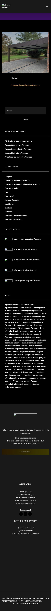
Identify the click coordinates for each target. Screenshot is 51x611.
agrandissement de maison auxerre (19, 305)
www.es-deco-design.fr (25, 494)
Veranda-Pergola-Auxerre (25, 369)
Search (25, 120)
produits (8, 208)
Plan (21, 601)
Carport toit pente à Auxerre (17, 145)
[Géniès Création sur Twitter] (25, 514)
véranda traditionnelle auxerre (17, 384)
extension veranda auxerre (16, 346)
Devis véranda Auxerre (28, 328)
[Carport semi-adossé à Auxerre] (9, 262)
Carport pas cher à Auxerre (25, 85)
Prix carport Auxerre (22, 366)
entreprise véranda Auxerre (24, 340)
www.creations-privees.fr (25, 497)
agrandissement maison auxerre (18, 307)
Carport (14, 78)
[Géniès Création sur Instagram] (30, 514)
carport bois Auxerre (22, 316)
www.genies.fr (25, 491)
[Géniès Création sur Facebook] (21, 514)
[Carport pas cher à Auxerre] (25, 52)
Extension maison (12, 188)
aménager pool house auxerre (25, 313)
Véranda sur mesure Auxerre (25, 381)
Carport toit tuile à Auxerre (16, 153)
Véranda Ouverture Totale (16, 216)
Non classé (9, 196)
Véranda (8, 212)
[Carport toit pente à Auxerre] (9, 252)
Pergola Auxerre (12, 200)
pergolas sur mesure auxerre (26, 357)
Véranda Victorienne (13, 220)
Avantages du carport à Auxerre (18, 157)
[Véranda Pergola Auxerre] (7, 6)
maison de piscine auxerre (24, 352)
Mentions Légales (33, 601)
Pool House (9, 204)
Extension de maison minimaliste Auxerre (22, 184)
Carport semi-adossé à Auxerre (18, 149)
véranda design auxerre (23, 372)
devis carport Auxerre (23, 325)
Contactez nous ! (25, 452)
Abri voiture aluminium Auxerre (18, 141)
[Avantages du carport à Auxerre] (9, 283)
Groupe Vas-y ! (32, 604)
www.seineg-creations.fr (25, 503)
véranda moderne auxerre (16, 378)
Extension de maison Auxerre (17, 180)
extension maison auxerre (32, 343)
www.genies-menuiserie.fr (25, 500)
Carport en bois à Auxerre (24, 319)
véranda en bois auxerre (33, 375)
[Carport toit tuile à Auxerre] (9, 273)
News (7, 192)
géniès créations (35, 346)
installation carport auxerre (16, 349)
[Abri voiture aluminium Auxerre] (9, 241)
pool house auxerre (31, 360)
